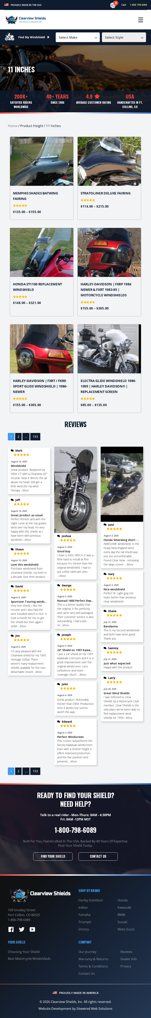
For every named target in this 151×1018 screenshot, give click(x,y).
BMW (121, 915)
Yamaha (84, 915)
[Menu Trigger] (140, 19)
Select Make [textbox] (68, 37)
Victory (83, 929)
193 (35, 437)
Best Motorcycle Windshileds (29, 958)
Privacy (126, 966)
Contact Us (98, 856)
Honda (123, 900)
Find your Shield (53, 856)
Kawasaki (124, 907)
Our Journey (87, 952)
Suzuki (122, 922)
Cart (122, 4)
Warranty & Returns (93, 959)
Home (12, 125)
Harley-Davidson (90, 900)
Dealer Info (129, 959)
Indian (83, 907)
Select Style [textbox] (114, 37)
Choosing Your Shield (24, 952)
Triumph (84, 922)
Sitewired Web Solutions (94, 1008)
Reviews (126, 952)
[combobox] (78, 37)
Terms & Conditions (93, 966)
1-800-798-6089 (76, 830)
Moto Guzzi (126, 929)
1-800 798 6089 (138, 4)
